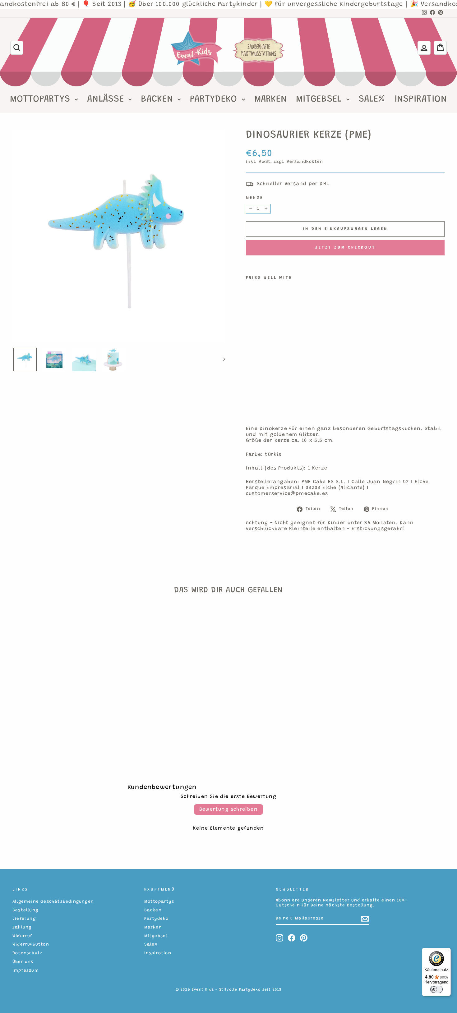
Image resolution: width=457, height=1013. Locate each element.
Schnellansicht (63, 706)
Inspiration (421, 99)
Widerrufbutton (30, 944)
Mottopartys (41, 99)
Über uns (23, 962)
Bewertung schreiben (228, 809)
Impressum (25, 971)
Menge (254, 198)
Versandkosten (305, 162)
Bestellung (25, 910)
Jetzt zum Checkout (345, 247)
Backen (158, 99)
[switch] (436, 989)
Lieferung (24, 919)
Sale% (372, 99)
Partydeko (215, 99)
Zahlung (21, 927)
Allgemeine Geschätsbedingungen (53, 902)
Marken (270, 99)
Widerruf (22, 936)
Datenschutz (27, 953)
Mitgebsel (320, 99)
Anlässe (107, 99)
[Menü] (447, 951)
